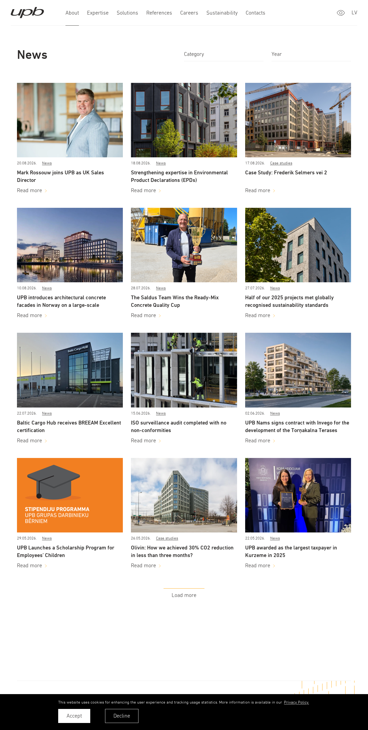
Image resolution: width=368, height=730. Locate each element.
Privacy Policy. (296, 702)
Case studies (281, 163)
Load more (184, 595)
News (47, 163)
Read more (29, 190)
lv (354, 12)
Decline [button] (121, 716)
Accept (74, 716)
